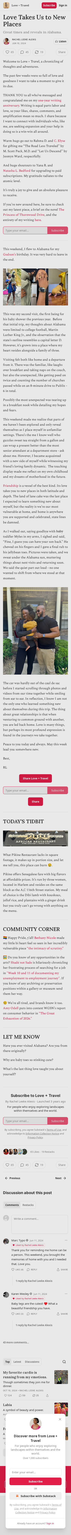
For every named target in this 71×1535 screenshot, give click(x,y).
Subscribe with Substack (38, 1496)
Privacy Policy (47, 1512)
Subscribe (36, 1481)
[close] (60, 1419)
